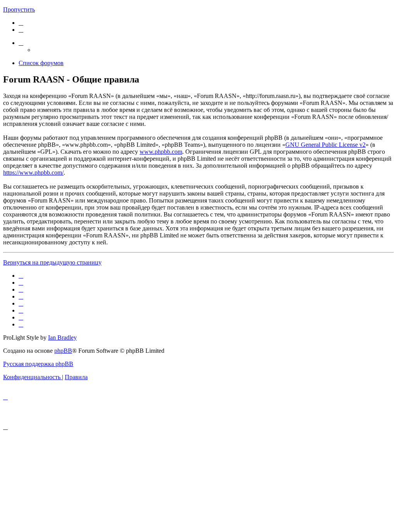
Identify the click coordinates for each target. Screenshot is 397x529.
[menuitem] (21, 22)
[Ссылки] (21, 43)
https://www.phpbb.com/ (33, 172)
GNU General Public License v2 (325, 144)
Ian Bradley (62, 337)
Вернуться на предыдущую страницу (52, 262)
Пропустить (19, 9)
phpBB (63, 350)
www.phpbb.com (161, 151)
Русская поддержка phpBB (38, 364)
